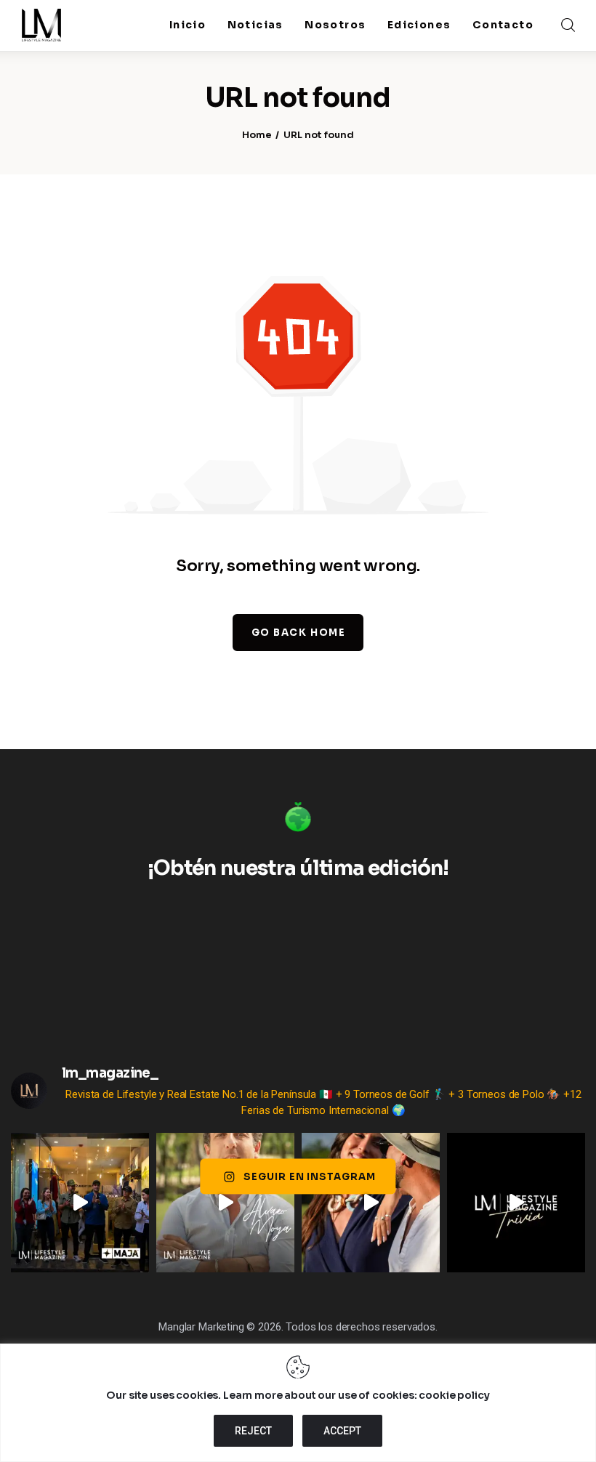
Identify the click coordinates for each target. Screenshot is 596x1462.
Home (257, 135)
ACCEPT (342, 1431)
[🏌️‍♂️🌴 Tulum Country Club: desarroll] (225, 1202)
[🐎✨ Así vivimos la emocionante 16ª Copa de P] (516, 1202)
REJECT (253, 1431)
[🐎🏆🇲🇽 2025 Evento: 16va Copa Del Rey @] (370, 1202)
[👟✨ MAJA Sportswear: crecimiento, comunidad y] (80, 1202)
